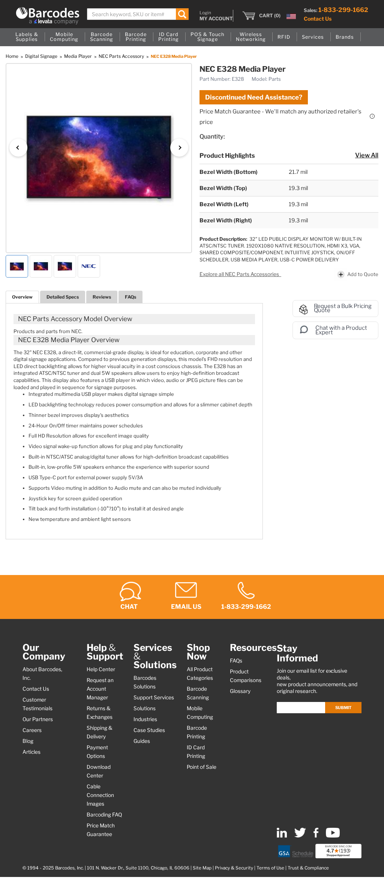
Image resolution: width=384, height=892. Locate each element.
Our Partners (37, 719)
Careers (32, 730)
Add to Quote (362, 274)
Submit (343, 707)
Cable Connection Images (100, 795)
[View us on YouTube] (333, 836)
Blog (27, 741)
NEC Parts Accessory (122, 56)
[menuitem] (26, 37)
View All (366, 155)
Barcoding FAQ (104, 815)
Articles (31, 752)
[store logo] (48, 16)
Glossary (240, 691)
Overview (22, 297)
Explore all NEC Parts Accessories (240, 274)
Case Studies (149, 730)
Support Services (154, 697)
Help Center (101, 669)
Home (13, 56)
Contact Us (318, 18)
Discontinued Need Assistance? (253, 97)
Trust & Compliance (308, 868)
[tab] (22, 297)
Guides (142, 741)
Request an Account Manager (100, 688)
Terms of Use (270, 868)
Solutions (145, 708)
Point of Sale (201, 767)
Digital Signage (41, 56)
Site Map (202, 868)
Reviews (102, 297)
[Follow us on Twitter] (300, 836)
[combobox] (138, 14)
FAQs (130, 297)
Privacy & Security (234, 868)
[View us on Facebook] (316, 836)
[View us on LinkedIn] (282, 836)
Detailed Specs (62, 297)
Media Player (78, 56)
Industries (145, 719)
